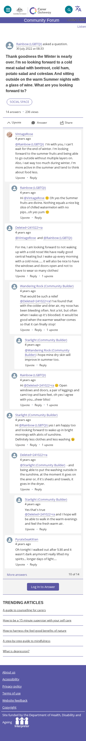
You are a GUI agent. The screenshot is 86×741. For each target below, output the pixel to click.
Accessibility (10, 679)
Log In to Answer (43, 587)
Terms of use (11, 693)
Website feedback (14, 700)
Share (69, 123)
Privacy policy (12, 686)
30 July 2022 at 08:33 (30, 49)
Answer (42, 123)
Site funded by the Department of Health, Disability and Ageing (41, 719)
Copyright (9, 707)
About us (8, 672)
